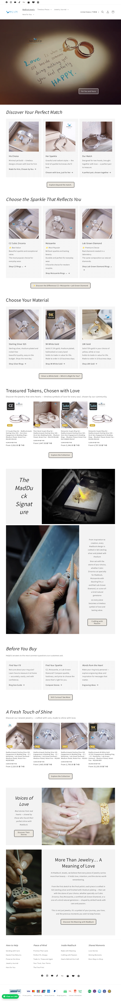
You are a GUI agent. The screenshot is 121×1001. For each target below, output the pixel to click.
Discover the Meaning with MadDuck (78, 922)
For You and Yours (88, 91)
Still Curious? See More (60, 697)
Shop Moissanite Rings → (56, 273)
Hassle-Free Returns (13, 955)
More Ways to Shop (96, 959)
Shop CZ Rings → (16, 266)
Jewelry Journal (12, 963)
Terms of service (49, 995)
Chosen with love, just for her (58, 172)
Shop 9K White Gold (54, 364)
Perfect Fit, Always (40, 955)
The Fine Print (38, 967)
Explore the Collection (60, 455)
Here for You (10, 967)
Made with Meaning (68, 951)
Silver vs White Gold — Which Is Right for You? (60, 376)
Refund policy (38, 995)
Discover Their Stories (24, 833)
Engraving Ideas (89, 685)
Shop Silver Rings (16, 364)
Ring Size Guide (15, 685)
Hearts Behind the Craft (70, 959)
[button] (44, 9)
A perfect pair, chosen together (95, 172)
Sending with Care (13, 951)
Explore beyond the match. (60, 185)
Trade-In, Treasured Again (43, 959)
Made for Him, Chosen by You (21, 169)
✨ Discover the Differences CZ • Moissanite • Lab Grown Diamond (60, 285)
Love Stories (93, 951)
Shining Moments (95, 955)
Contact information (75, 995)
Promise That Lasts (40, 951)
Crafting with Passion (97, 622)
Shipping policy (62, 995)
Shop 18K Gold (88, 364)
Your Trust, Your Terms (42, 963)
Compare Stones (53, 685)
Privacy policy (27, 995)
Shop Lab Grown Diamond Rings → (97, 266)
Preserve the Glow (13, 959)
